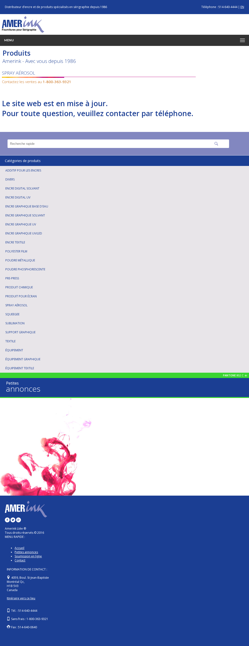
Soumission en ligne (28, 556)
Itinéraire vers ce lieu (21, 598)
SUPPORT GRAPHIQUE (20, 332)
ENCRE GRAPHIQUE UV (20, 224)
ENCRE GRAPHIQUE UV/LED (23, 233)
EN (242, 7)
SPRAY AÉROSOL (16, 305)
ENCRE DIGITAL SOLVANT (22, 188)
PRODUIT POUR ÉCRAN (21, 296)
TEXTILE (10, 341)
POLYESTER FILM (16, 251)
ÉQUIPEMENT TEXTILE (19, 368)
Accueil (19, 548)
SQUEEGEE (12, 314)
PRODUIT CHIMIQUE (19, 287)
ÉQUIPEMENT (14, 350)
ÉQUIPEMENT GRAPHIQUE (22, 359)
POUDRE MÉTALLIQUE (20, 260)
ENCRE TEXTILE (15, 242)
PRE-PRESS (12, 278)
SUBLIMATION (15, 323)
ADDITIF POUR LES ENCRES (23, 170)
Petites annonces (26, 552)
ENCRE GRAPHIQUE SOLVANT (25, 215)
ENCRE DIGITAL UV (17, 197)
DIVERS (10, 179)
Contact (20, 560)
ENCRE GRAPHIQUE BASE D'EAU (26, 206)
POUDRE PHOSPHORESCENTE (25, 269)
